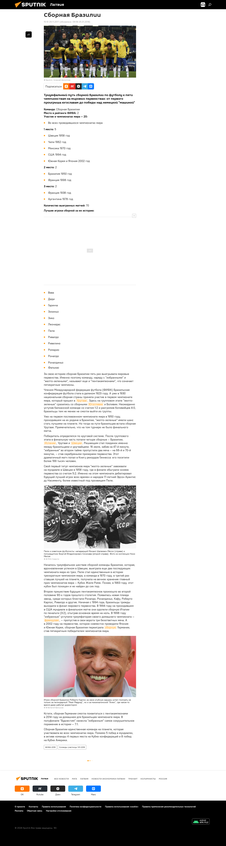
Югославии (96, 404)
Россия (163, 778)
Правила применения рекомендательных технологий (169, 806)
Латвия (84, 778)
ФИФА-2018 (50, 747)
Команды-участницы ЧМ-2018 (72, 747)
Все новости (61, 778)
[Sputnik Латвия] (31, 8)
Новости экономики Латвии (108, 778)
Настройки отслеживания (58, 810)
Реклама (19, 810)
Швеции (76, 443)
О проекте (20, 806)
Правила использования (54, 806)
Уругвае (82, 400)
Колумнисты (148, 778)
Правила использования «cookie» (121, 806)
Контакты (33, 806)
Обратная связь (34, 810)
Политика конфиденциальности (85, 806)
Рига (74, 778)
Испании (50, 443)
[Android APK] (200, 821)
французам (52, 620)
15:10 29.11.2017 (51, 21)
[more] (29, 34)
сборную (110, 627)
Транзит (132, 778)
